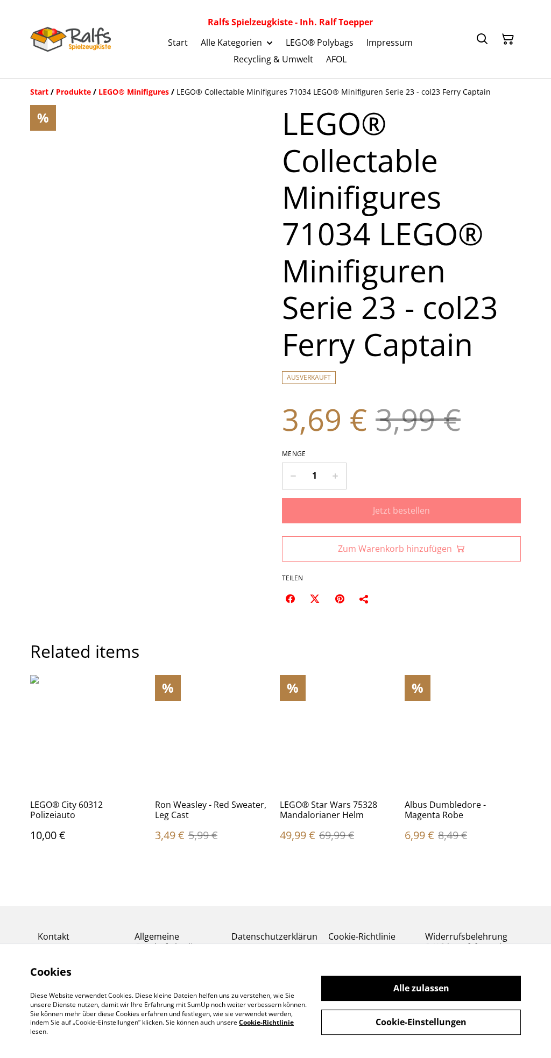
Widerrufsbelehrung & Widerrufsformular (467, 942)
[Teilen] (364, 599)
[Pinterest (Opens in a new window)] (339, 599)
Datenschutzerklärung (274, 942)
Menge (294, 454)
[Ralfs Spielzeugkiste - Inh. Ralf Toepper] (70, 39)
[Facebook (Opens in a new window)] (290, 599)
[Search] (482, 39)
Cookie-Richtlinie (361, 936)
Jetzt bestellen (401, 510)
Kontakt (53, 936)
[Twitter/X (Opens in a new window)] (315, 599)
